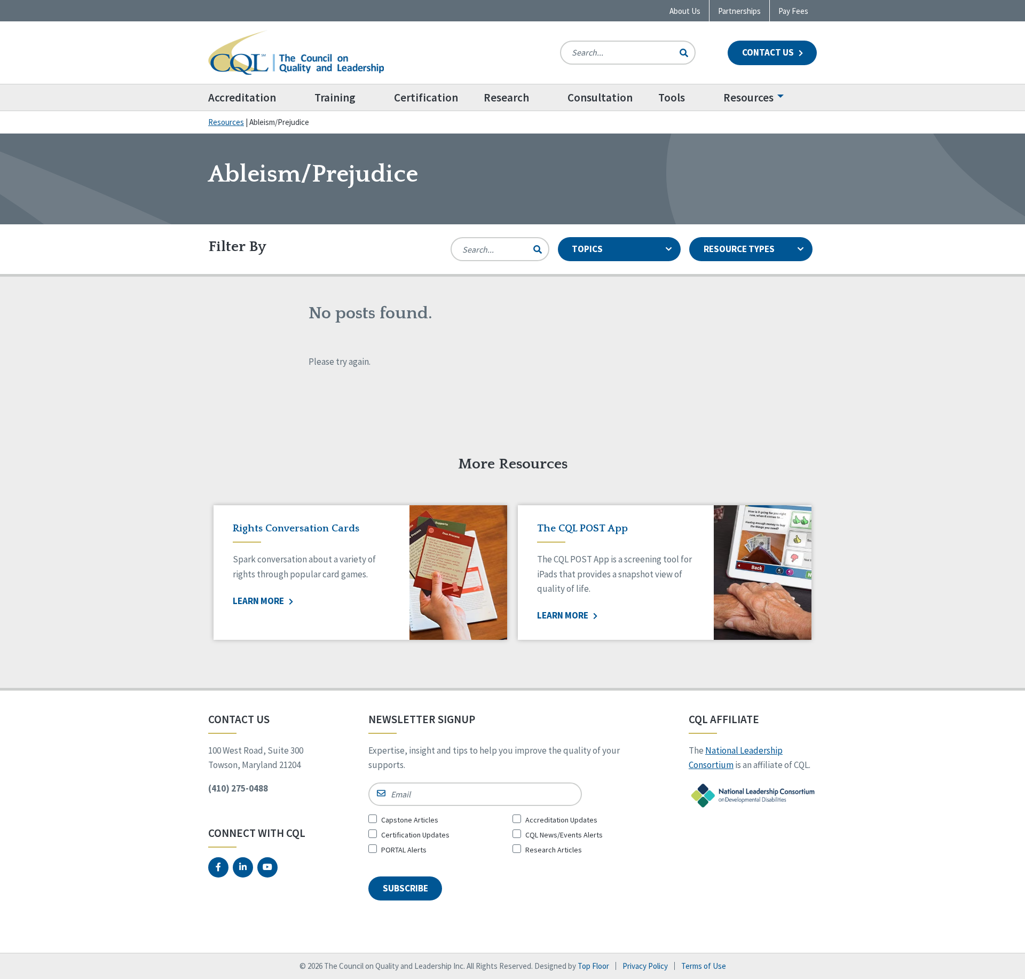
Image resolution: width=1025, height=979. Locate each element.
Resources (748, 97)
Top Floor (593, 966)
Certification (426, 97)
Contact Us (768, 52)
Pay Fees (793, 11)
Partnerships (739, 11)
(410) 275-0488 (238, 788)
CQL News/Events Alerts (564, 835)
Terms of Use (703, 966)
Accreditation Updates (561, 820)
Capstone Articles (409, 820)
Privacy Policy (645, 966)
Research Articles (553, 850)
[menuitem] (255, 97)
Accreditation (242, 97)
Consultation (600, 97)
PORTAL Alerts (404, 850)
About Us (684, 11)
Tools (671, 97)
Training (335, 97)
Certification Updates (415, 835)
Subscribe (405, 888)
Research (506, 97)
